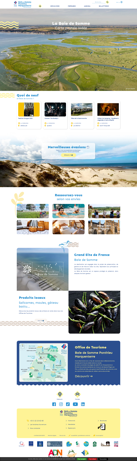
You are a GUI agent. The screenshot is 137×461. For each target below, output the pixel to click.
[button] (66, 88)
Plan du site (62, 435)
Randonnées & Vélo (33, 211)
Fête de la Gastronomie (79, 118)
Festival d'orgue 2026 (25, 118)
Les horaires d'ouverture (38, 424)
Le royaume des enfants (68, 211)
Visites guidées (104, 211)
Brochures (103, 420)
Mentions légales (52, 435)
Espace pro (71, 428)
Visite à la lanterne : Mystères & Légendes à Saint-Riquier (108, 119)
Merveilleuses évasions (67, 147)
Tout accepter (82, 459)
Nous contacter (35, 428)
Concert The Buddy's (51, 118)
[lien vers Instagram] (61, 404)
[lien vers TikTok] (68, 404)
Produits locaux (32, 298)
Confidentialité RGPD (39, 435)
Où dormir (68, 227)
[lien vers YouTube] (75, 404)
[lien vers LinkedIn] (83, 404)
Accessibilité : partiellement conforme (80, 435)
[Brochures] (101, 426)
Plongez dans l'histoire (104, 227)
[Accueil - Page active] (40, 6)
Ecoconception (99, 435)
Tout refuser (92, 459)
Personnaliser (103, 459)
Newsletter (71, 424)
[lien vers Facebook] (54, 404)
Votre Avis (71, 420)
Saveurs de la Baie (33, 227)
